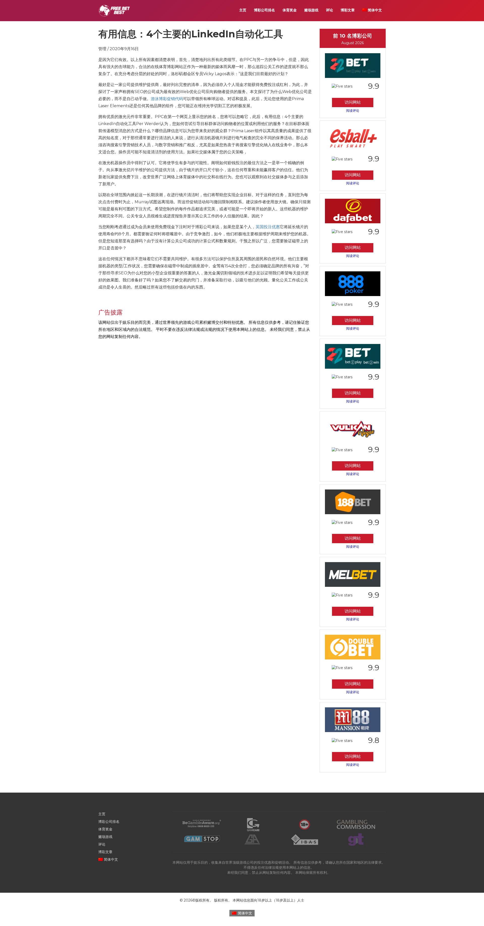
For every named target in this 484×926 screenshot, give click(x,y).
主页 (242, 10)
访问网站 (353, 102)
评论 (329, 10)
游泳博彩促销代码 (167, 98)
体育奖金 (290, 10)
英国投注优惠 (268, 226)
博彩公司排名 (264, 10)
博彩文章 (348, 10)
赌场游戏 (311, 10)
